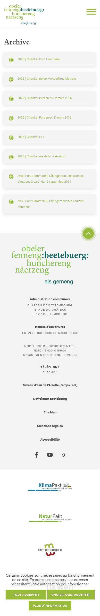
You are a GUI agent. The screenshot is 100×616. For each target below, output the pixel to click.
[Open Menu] (89, 12)
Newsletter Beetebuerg (50, 398)
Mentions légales (50, 425)
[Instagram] (64, 455)
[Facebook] (36, 455)
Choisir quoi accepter (71, 594)
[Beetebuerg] (24, 14)
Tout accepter (26, 594)
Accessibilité (50, 439)
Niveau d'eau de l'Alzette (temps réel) (50, 385)
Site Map (50, 412)
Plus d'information (50, 605)
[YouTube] (50, 455)
